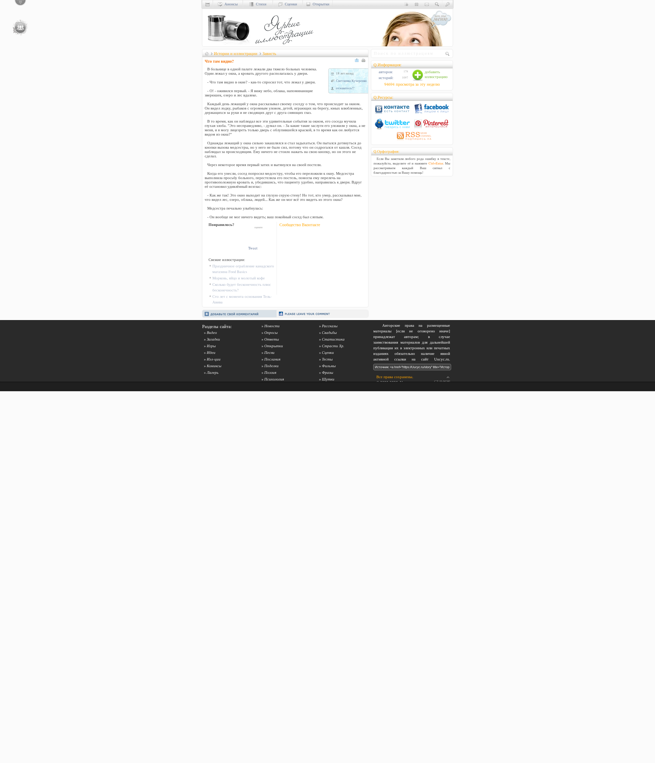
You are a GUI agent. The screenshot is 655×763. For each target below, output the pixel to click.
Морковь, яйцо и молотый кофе (238, 278)
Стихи (260, 4)
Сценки (289, 4)
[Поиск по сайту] (437, 4)
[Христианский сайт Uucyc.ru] (228, 44)
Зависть (269, 53)
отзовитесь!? (345, 88)
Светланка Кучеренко (351, 80)
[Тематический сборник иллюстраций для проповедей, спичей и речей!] (286, 44)
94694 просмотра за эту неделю (412, 84)
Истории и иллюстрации (235, 53)
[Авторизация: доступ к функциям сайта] (447, 4)
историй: (386, 77)
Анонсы (230, 4)
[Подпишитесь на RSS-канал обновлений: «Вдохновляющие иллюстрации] (411, 140)
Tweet (252, 248)
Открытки (319, 4)
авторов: (385, 71)
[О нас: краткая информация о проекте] (406, 4)
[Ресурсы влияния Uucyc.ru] (207, 53)
